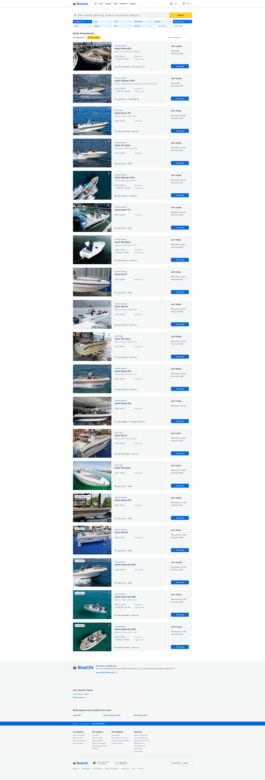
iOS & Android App (140, 738)
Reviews (95, 748)
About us (76, 768)
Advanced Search (79, 735)
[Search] (96, 4)
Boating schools (139, 746)
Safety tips (125, 768)
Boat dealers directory (119, 738)
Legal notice (86, 768)
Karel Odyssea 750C (125, 80)
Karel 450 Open (123, 145)
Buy (101, 4)
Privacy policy (98, 768)
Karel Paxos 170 (123, 113)
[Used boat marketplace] (80, 3)
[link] (90, 21)
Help (133, 768)
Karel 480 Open (123, 242)
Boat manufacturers (80, 740)
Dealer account (117, 743)
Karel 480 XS (121, 306)
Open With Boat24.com (105, 672)
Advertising (138, 748)
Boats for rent (139, 743)
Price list (95, 735)
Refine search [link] (78, 697)
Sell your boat (97, 738)
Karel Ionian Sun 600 (125, 564)
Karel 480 (77, 715)
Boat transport (78, 743)
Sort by (170, 37)
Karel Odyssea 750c (125, 177)
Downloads (138, 751)
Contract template (98, 743)
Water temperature (141, 735)
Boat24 (75, 723)
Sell (115, 4)
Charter (108, 4)
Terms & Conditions (112, 768)
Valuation (123, 4)
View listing (180, 66)
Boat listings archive (99, 746)
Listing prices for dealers (120, 740)
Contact (140, 768)
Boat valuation (97, 740)
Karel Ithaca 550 (123, 48)
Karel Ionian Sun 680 (125, 597)
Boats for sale (78, 738)
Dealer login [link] (116, 735)
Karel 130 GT (121, 274)
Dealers (133, 4)
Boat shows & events (141, 740)
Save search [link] (94, 37)
